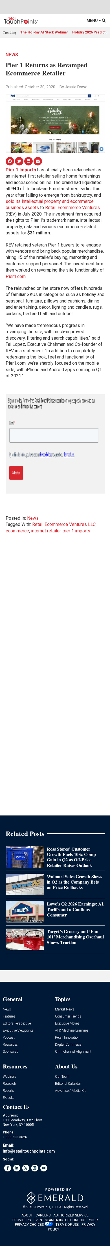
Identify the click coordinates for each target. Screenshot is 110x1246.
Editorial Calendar (68, 1084)
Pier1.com (16, 276)
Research (9, 1084)
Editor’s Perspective (17, 1023)
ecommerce (17, 531)
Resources (10, 1044)
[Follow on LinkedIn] (16, 1168)
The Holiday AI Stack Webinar (44, 32)
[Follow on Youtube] (43, 1168)
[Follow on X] (25, 1168)
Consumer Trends (68, 1016)
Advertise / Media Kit (70, 1091)
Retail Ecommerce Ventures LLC (64, 524)
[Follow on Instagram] (34, 1168)
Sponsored (10, 1052)
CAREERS (43, 1215)
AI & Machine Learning (71, 1030)
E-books (8, 1098)
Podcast (9, 1037)
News (12, 54)
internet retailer (46, 531)
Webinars (10, 1077)
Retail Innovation (67, 1037)
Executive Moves (67, 1023)
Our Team (62, 1077)
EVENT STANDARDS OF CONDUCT (60, 1220)
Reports (8, 1091)
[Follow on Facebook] (7, 1168)
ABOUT (27, 1215)
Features (9, 1016)
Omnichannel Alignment (73, 1052)
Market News (64, 1009)
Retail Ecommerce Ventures (72, 207)
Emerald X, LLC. (46, 1207)
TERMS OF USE (67, 1225)
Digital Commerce (68, 1044)
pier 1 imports (76, 531)
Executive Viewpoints (18, 1030)
